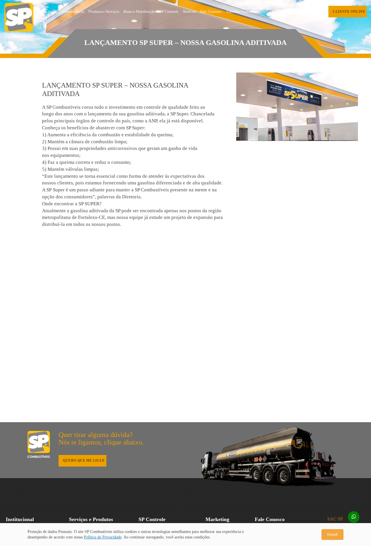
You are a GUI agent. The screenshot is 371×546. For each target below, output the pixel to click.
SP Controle (169, 11)
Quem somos (48, 11)
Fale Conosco (211, 11)
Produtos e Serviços (103, 11)
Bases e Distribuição (139, 11)
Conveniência (73, 11)
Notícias (189, 11)
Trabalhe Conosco (240, 11)
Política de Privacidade (102, 537)
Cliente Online (349, 12)
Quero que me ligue (84, 460)
